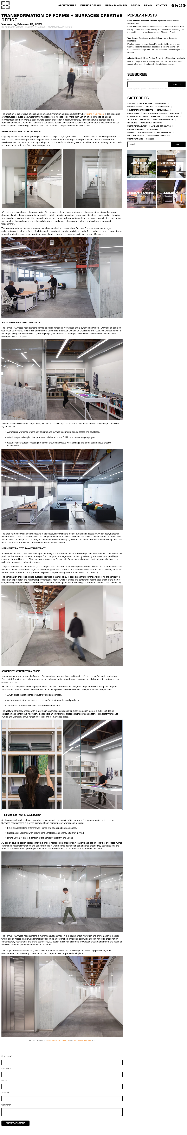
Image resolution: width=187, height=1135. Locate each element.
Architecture (67, 5)
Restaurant (153, 129)
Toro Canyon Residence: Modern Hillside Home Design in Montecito (151, 39)
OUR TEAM (171, 193)
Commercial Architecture (58, 1040)
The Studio (132, 123)
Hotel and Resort (135, 135)
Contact (161, 5)
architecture (141, 163)
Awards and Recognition (158, 106)
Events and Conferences (155, 113)
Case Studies (133, 113)
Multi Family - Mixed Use (159, 135)
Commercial (162, 110)
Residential (160, 103)
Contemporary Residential (140, 110)
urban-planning (141, 193)
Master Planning (135, 129)
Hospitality (156, 116)
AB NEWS (131, 103)
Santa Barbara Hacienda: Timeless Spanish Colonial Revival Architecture (153, 22)
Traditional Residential (138, 119)
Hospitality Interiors (163, 119)
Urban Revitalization (137, 126)
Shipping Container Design (140, 132)
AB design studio (14, 26)
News (148, 5)
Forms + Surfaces (95, 113)
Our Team (174, 113)
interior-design (171, 163)
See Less (150, 139)
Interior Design (90, 5)
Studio (135, 5)
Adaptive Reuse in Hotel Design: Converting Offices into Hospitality (156, 58)
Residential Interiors (137, 116)
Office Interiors (163, 132)
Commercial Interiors (60, 26)
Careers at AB (172, 116)
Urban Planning (116, 5)
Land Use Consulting (161, 126)
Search (178, 144)
